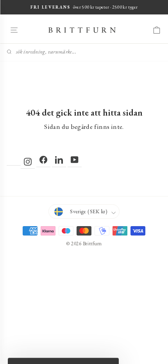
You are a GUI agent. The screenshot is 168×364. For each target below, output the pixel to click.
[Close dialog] (157, 108)
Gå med (84, 247)
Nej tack (84, 265)
